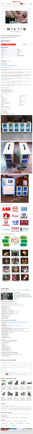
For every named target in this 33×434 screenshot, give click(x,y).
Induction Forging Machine (7, 322)
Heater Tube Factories (9, 421)
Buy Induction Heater (27, 423)
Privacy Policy (28, 431)
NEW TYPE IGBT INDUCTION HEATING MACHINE (5, 406)
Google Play (8, 428)
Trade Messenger (13, 428)
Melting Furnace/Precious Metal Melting (12, 408)
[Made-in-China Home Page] (16, 1)
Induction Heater (16, 321)
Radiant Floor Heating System (24, 417)
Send (7, 374)
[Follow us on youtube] (29, 428)
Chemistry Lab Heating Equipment (5, 417)
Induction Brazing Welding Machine (28, 408)
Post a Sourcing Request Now (23, 374)
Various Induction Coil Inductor (12, 409)
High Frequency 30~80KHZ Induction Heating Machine (12, 406)
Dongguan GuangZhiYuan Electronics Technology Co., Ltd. (10, 37)
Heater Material (3, 421)
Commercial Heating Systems (15, 417)
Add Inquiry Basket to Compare (16, 31)
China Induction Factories (22, 421)
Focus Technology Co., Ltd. (11, 431)
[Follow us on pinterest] (31, 428)
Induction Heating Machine (9, 321)
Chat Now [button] (25, 44)
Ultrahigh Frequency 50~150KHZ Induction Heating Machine (5, 408)
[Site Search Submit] (21, 4)
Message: (4, 367)
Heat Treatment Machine (15, 322)
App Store (3, 428)
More (1, 426)
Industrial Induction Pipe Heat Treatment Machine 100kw (3, 387)
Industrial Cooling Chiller (27, 409)
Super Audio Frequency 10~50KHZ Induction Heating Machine (28, 406)
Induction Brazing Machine (22, 322)
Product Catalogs (12, 405)
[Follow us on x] (27, 428)
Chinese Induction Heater (4, 423)
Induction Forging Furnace (4, 409)
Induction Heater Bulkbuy (12, 425)
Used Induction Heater (12, 423)
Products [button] (8, 3)
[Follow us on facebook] (26, 428)
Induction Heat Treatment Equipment (21, 409)
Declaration (25, 431)
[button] (1, 1)
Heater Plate (15, 421)
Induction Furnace (20, 321)
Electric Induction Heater (4, 425)
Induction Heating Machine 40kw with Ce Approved (10, 387)
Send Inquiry (8, 44)
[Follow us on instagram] (28, 428)
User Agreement (21, 431)
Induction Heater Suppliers (20, 423)
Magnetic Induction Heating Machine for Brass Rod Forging (29, 398)
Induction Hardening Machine (20, 408)
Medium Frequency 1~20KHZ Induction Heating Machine (20, 406)
